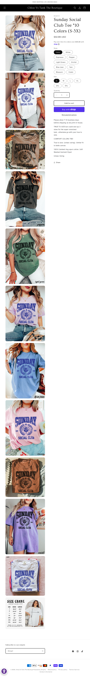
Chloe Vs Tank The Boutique (24, 669)
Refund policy (52, 669)
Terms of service (74, 669)
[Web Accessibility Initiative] (4, 671)
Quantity (57, 90)
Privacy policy (62, 669)
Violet (70, 72)
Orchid (73, 62)
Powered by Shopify (39, 669)
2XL (57, 86)
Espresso (59, 57)
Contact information (46, 672)
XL (77, 81)
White (68, 52)
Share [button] (58, 162)
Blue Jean (60, 67)
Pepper (72, 57)
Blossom (59, 72)
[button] (4, 7)
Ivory (58, 52)
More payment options (69, 115)
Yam (71, 67)
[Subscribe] (42, 651)
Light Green (61, 62)
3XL (66, 86)
